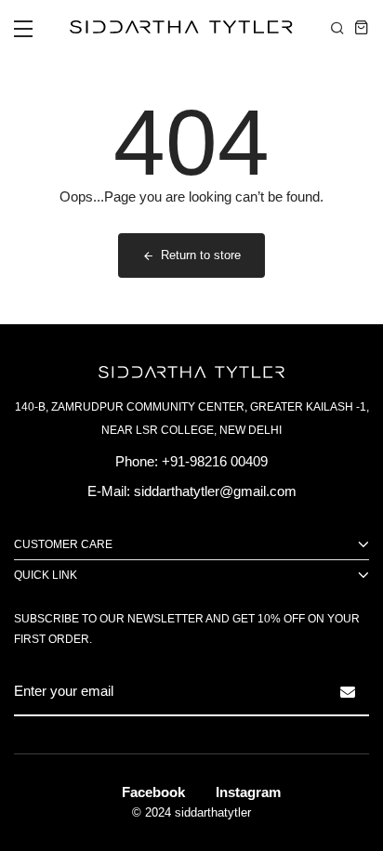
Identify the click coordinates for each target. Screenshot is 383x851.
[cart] (361, 27)
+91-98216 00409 (215, 461)
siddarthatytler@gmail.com (215, 491)
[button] (23, 34)
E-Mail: (108, 491)
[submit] (347, 692)
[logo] (176, 27)
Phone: (136, 461)
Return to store (201, 255)
